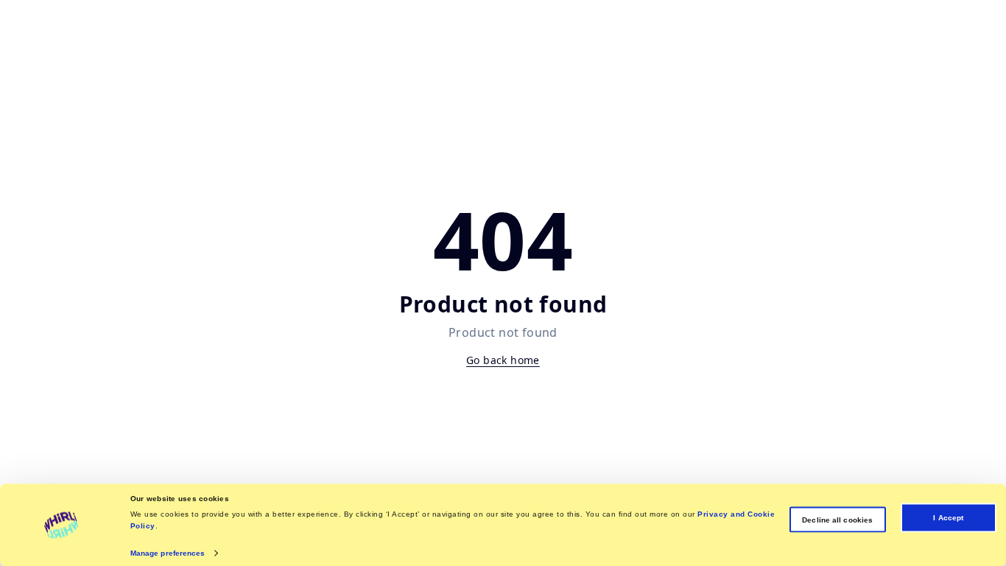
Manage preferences (167, 552)
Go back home (503, 360)
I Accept (948, 518)
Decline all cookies (837, 519)
